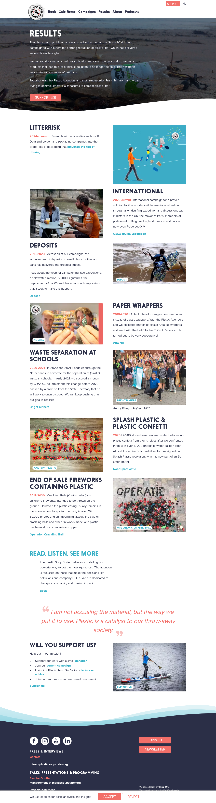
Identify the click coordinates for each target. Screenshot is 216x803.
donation (81, 661)
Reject (133, 797)
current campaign (59, 665)
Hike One (164, 786)
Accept (109, 797)
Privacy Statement (42, 790)
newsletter (155, 749)
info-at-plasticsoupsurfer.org (49, 764)
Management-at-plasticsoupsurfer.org (55, 782)
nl (184, 3)
